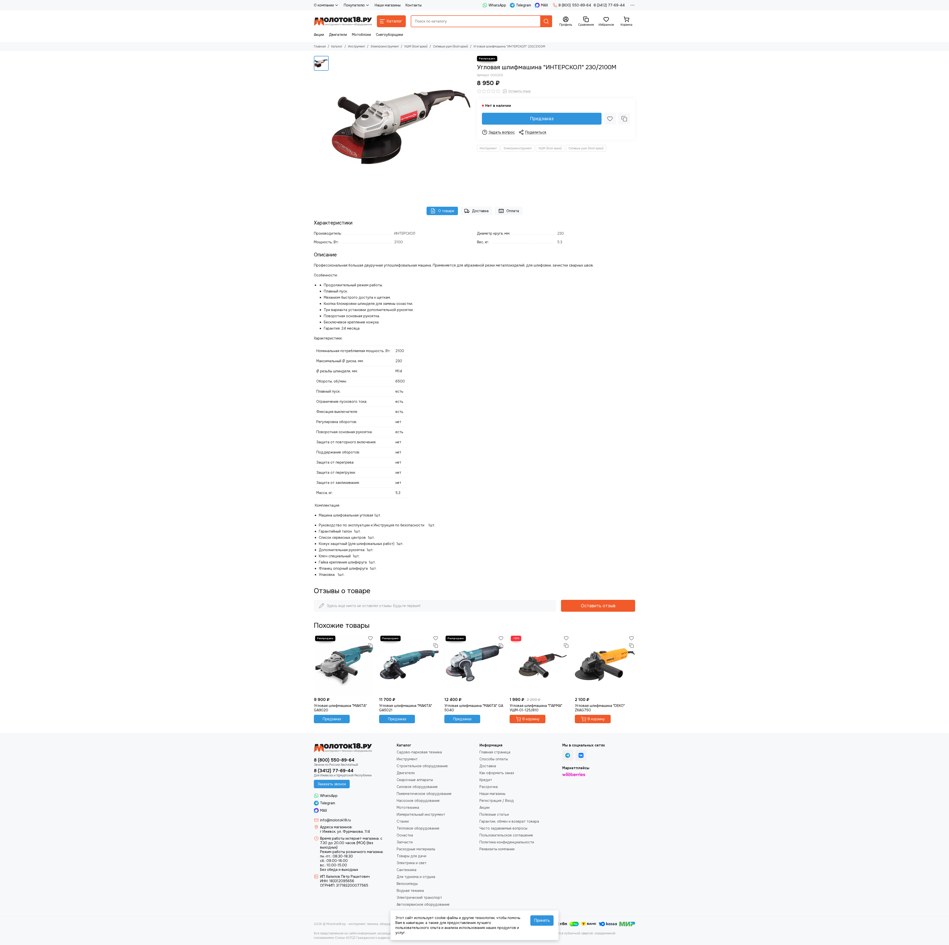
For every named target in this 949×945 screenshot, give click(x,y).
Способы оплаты (493, 759)
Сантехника (406, 870)
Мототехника (408, 807)
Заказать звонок (332, 784)
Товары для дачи (411, 856)
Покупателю (354, 5)
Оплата (512, 211)
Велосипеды (407, 883)
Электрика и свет (412, 863)
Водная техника (410, 890)
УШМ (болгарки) (416, 46)
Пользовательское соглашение (506, 835)
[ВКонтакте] (581, 755)
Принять (542, 920)
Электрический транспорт (419, 897)
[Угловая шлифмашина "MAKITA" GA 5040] (474, 664)
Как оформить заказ (496, 773)
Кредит (485, 780)
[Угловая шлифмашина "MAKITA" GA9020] (344, 664)
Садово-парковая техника (419, 752)
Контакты (414, 5)
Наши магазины (388, 5)
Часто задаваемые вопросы (503, 828)
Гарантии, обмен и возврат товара (509, 821)
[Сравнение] (624, 119)
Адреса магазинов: (336, 827)
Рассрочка (488, 787)
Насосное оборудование (418, 800)
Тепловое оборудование (418, 828)
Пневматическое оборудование (424, 793)
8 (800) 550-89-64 (575, 5)
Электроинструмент (384, 46)
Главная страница (494, 752)
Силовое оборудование (417, 787)
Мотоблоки (361, 34)
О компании (324, 5)
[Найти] (546, 21)
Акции (319, 34)
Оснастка (405, 835)
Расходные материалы (416, 849)
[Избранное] (610, 119)
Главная (320, 46)
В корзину (530, 719)
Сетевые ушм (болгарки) (450, 46)
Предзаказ (542, 118)
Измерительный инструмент (421, 814)
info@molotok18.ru (335, 820)
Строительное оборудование (422, 766)
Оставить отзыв (598, 605)
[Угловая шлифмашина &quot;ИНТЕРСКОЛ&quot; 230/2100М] (401, 126)
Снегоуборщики (389, 34)
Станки (403, 821)
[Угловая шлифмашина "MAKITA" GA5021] (409, 664)
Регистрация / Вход (496, 800)
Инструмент (356, 46)
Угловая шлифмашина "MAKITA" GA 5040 (473, 707)
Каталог (337, 46)
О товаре (446, 211)
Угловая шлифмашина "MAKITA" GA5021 (405, 707)
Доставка (480, 211)
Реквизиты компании (497, 849)
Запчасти (405, 842)
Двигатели (338, 34)
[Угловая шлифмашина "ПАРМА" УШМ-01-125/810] (540, 664)
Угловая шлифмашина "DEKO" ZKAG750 (600, 707)
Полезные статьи (494, 814)
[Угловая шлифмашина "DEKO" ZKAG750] (605, 664)
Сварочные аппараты (415, 780)
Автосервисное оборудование (423, 904)
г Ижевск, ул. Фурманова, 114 (345, 831)
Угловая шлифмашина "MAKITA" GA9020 (340, 707)
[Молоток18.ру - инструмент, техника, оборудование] (343, 21)
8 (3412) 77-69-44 (609, 5)
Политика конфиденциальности (506, 842)
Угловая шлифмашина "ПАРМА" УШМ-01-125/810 (536, 707)
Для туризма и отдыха (416, 877)
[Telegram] (567, 755)
